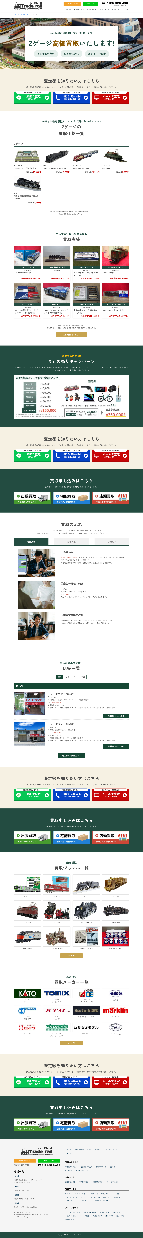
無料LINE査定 (90, 4)
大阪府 (17, 1187)
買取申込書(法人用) (82, 1170)
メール (74, 557)
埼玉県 (17, 1176)
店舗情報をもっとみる (116, 716)
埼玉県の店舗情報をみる (71, 755)
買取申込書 (69, 1170)
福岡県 (17, 1195)
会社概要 (98, 1150)
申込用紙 (66, 594)
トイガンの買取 (70, 1216)
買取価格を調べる (72, 4)
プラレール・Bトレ (71, 1201)
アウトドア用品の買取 (72, 1212)
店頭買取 (112, 541)
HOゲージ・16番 (79, 1194)
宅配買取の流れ (92, 9)
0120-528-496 (56, 732)
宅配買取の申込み (86, 1167)
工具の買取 (109, 1216)
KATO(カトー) (93, 1194)
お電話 (63, 557)
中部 (83, 677)
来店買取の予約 (101, 1167)
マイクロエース (106, 1194)
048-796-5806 (56, 702)
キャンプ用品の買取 (90, 1212)
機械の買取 (120, 1216)
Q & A (126, 9)
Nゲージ (68, 1194)
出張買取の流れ (79, 9)
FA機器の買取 (97, 1216)
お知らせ (70, 1153)
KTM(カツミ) (95, 1197)
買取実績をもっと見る (71, 334)
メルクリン (84, 1197)
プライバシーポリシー (111, 1150)
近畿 (67, 677)
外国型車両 (116, 1197)
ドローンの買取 (84, 1216)
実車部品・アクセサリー (103, 1201)
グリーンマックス (71, 1197)
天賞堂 (117, 1194)
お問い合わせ (79, 1150)
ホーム (68, 9)
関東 (60, 677)
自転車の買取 (104, 1212)
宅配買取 (31, 541)
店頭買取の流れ (98, 1182)
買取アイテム (104, 9)
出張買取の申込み (71, 1167)
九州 (75, 677)
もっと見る (71, 955)
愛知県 (17, 1203)
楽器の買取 (116, 1212)
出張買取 (71, 541)
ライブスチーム (86, 1201)
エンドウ (106, 1197)
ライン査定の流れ (112, 1182)
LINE (69, 557)
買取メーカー (116, 9)
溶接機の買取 (69, 1219)
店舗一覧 (112, 1167)
